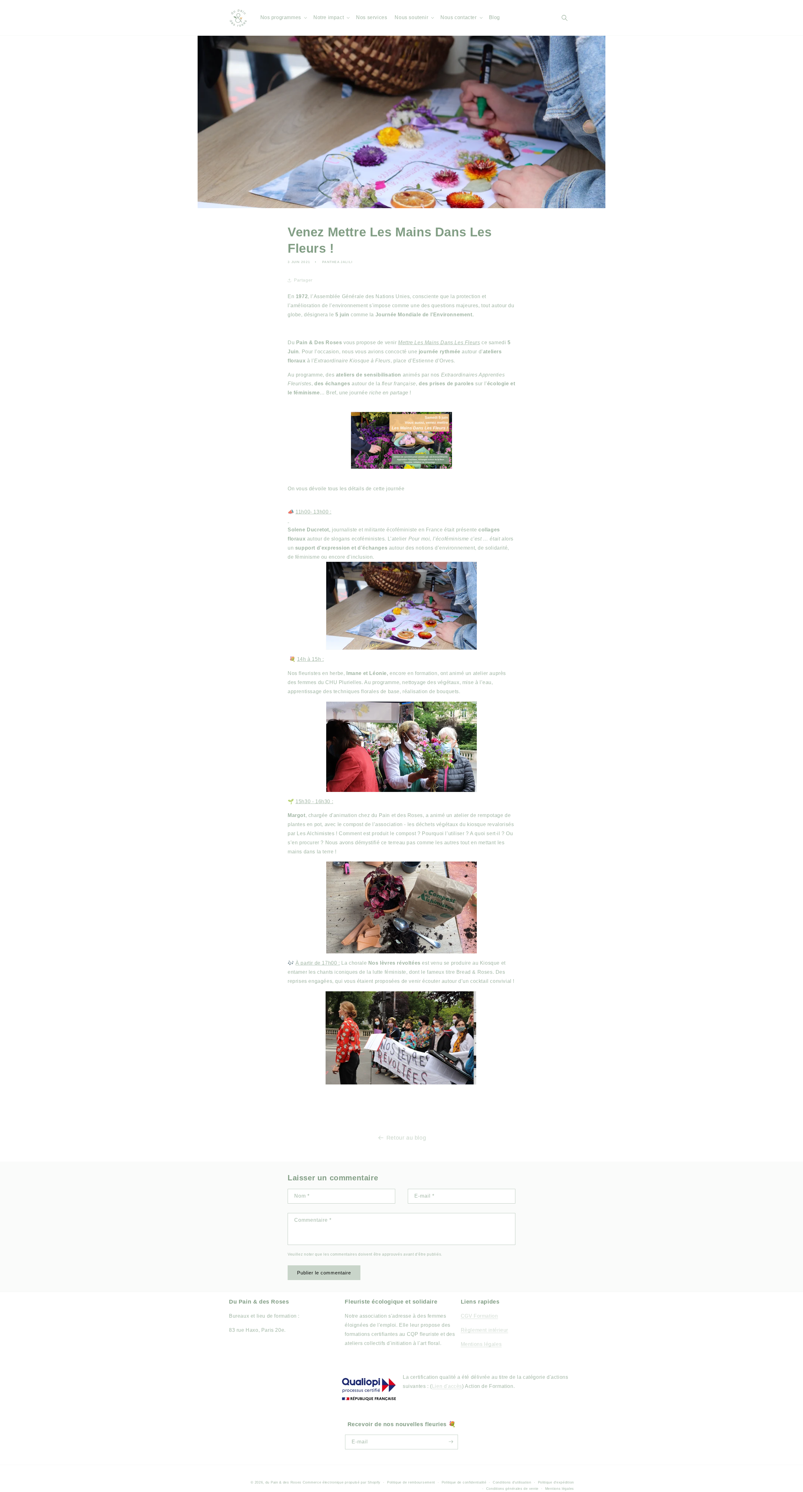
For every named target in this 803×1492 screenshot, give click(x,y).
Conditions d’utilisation (512, 1482)
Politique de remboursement (411, 1482)
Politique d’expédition (556, 1482)
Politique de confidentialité (464, 1482)
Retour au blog (406, 1138)
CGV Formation (479, 1316)
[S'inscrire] (451, 1441)
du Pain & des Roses (283, 1482)
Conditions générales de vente (512, 1488)
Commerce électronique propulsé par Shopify (341, 1482)
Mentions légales (481, 1344)
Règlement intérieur (484, 1330)
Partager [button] (303, 279)
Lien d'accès (447, 1386)
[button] (283, 18)
